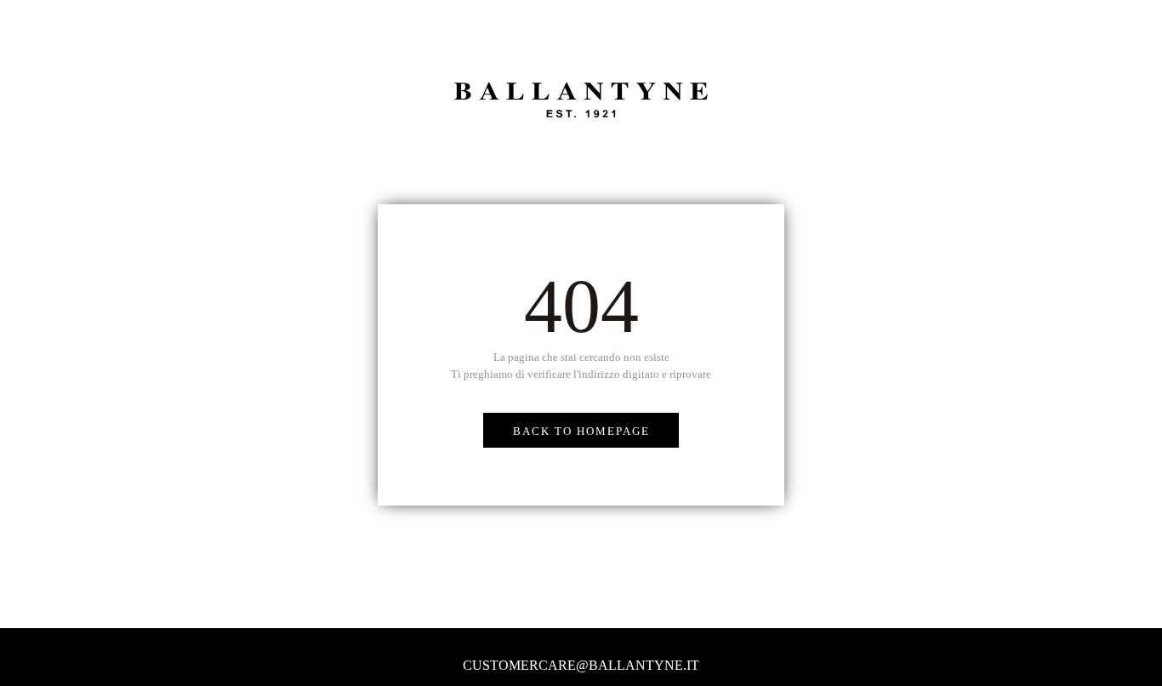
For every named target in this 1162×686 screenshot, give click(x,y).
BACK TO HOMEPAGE (581, 431)
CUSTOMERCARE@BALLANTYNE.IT (581, 665)
